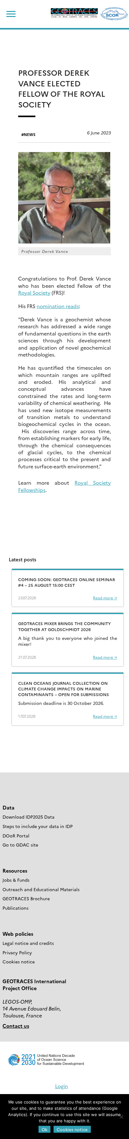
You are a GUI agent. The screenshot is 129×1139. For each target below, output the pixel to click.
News (29, 134)
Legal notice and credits (28, 943)
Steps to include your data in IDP (38, 826)
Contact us (16, 1025)
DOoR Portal (16, 835)
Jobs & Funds (16, 880)
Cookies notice (19, 961)
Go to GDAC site (20, 845)
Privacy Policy (17, 952)
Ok (44, 1129)
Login (61, 1085)
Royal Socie (31, 292)
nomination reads (58, 305)
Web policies (18, 933)
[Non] (121, 1117)
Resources (15, 870)
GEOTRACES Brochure (26, 898)
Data (8, 807)
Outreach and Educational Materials (41, 889)
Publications (15, 908)
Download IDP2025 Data (28, 817)
